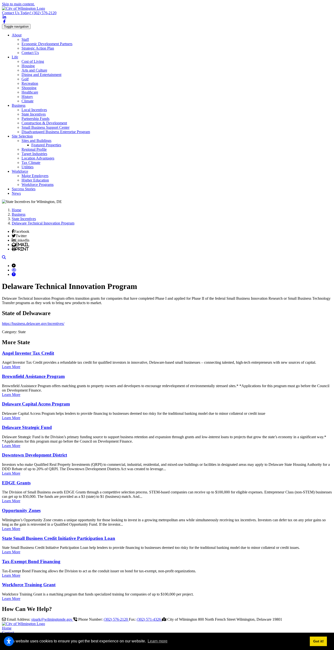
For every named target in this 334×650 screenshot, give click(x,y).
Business (18, 105)
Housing (28, 66)
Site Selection (22, 136)
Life (15, 57)
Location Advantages (38, 158)
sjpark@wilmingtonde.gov (52, 619)
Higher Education (35, 180)
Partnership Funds (35, 119)
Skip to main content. (18, 4)
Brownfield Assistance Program (33, 376)
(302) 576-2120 (29, 13)
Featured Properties (46, 145)
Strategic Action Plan (38, 48)
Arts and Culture (34, 70)
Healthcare (30, 92)
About (17, 35)
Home (6, 628)
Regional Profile (34, 149)
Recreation (30, 83)
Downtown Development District (34, 455)
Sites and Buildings (36, 141)
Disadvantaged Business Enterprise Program (56, 132)
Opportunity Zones (21, 510)
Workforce (20, 171)
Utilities (27, 167)
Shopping (29, 88)
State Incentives (34, 114)
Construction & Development (44, 123)
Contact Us (30, 53)
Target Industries (34, 154)
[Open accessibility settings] (9, 641)
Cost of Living (33, 61)
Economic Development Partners (47, 44)
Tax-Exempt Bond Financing (31, 561)
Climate (27, 101)
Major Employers (35, 176)
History (27, 97)
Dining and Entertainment (41, 75)
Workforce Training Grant (29, 584)
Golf (25, 79)
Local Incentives (34, 110)
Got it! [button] (318, 641)
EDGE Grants (16, 482)
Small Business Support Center (45, 127)
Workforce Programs (38, 184)
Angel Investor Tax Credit (28, 353)
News (16, 193)
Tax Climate (31, 162)
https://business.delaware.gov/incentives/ (33, 323)
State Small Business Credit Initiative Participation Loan (58, 538)
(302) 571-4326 (149, 619)
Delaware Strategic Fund (27, 427)
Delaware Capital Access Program (36, 403)
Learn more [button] (157, 641)
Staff (25, 39)
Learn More (11, 367)
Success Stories (23, 189)
